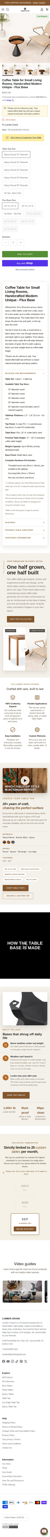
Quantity (6, 237)
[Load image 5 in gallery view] (25, 38)
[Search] (9, 9)
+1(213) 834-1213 (10, 1349)
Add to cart (25, 254)
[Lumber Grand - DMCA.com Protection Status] (10, 1528)
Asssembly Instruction (12, 1476)
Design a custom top (18, 896)
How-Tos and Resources (13, 1480)
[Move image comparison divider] (25, 649)
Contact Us (7, 1448)
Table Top (6, 1398)
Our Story (6, 1464)
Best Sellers (7, 1386)
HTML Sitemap (8, 1484)
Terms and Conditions (11, 1443)
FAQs (4, 1468)
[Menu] (3, 9)
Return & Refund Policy (12, 1427)
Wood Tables (7, 1390)
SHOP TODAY (39, 3)
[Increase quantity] (21, 242)
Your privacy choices (11, 1439)
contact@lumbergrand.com (14, 1354)
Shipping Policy (8, 1422)
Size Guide (7, 1472)
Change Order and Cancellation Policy (18, 1431)
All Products (7, 1377)
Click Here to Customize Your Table (25, 137)
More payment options (25, 269)
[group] (25, 649)
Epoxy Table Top (9, 1406)
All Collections (8, 1381)
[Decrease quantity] (5, 242)
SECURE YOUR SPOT (25, 1229)
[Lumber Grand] (25, 9)
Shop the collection (20, 619)
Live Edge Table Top (10, 1402)
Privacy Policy (8, 1435)
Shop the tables (16, 1095)
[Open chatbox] (44, 1531)
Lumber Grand (11, 125)
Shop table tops (16, 888)
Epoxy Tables (8, 1394)
